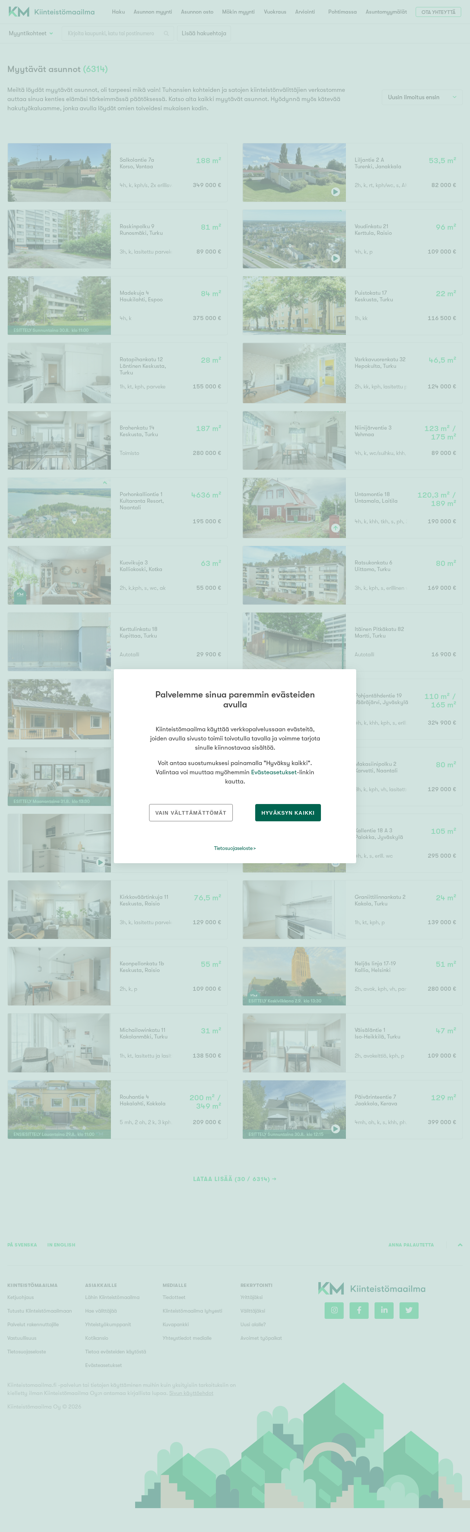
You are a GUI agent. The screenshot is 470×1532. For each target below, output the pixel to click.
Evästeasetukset (274, 772)
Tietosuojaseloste (233, 848)
